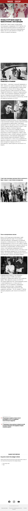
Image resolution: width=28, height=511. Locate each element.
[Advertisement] (14, 48)
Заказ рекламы (4, 508)
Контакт (14, 509)
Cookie (25, 508)
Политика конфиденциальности (15, 508)
